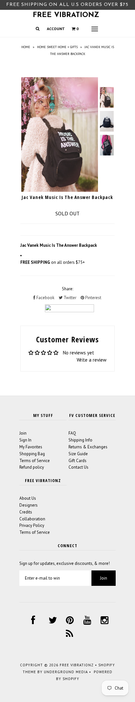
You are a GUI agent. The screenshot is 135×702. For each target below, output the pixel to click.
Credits (25, 512)
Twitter (69, 297)
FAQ (72, 433)
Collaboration (32, 519)
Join (23, 433)
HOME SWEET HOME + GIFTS (57, 47)
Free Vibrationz (66, 15)
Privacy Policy (31, 525)
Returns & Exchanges (87, 447)
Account (56, 28)
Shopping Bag (32, 454)
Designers (28, 505)
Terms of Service (34, 460)
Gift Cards (77, 460)
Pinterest (92, 297)
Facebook (44, 297)
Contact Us (78, 467)
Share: (67, 289)
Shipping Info (80, 440)
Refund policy (31, 467)
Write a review (91, 360)
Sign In (25, 440)
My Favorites (30, 447)
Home (25, 47)
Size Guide (78, 454)
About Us (27, 498)
